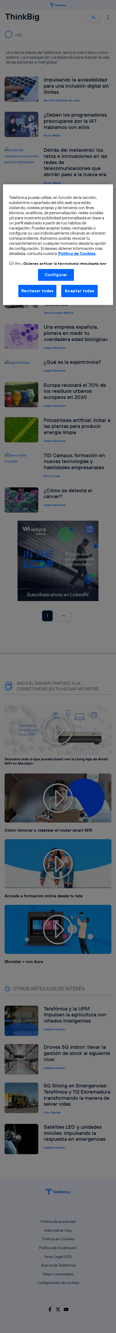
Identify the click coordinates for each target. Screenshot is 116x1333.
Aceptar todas (79, 290)
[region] (58, 244)
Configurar (56, 274)
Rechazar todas (37, 290)
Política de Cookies (76, 253)
